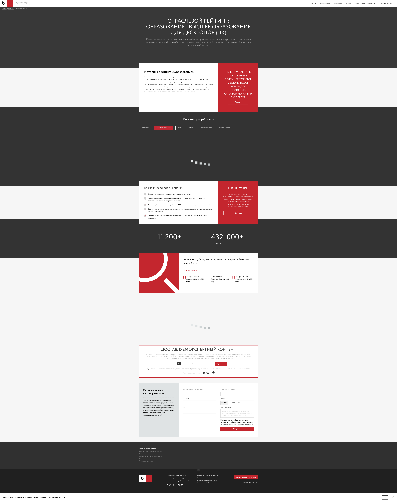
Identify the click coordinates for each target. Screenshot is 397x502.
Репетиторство (206, 128)
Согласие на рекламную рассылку (208, 478)
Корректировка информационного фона (150, 457)
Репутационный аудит (146, 461)
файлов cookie (59, 497)
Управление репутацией (147, 448)
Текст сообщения (226, 407)
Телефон (223, 399)
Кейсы (357, 3)
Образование (337, 3)
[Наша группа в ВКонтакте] (207, 373)
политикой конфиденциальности (238, 369)
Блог (363, 3)
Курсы (180, 128)
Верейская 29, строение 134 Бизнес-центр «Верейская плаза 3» (177, 480)
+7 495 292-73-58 (174, 485)
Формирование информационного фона (150, 453)
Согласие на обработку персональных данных (212, 483)
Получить (238, 213)
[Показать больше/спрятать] (198, 470)
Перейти (238, 102)
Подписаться (221, 364)
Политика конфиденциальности (207, 476)
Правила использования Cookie (207, 480)
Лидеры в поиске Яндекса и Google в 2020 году (220, 279)
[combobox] (224, 403)
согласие (223, 422)
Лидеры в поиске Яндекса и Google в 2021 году (195, 279)
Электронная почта (227, 390)
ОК (385, 497)
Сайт (184, 407)
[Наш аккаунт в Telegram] (203, 373)
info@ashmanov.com (249, 482)
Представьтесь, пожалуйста (192, 390)
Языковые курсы (224, 128)
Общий (191, 128)
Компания (371, 3)
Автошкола (145, 128)
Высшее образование (163, 128)
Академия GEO (325, 3)
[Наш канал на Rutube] (213, 373)
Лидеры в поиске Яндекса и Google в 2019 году (244, 279)
